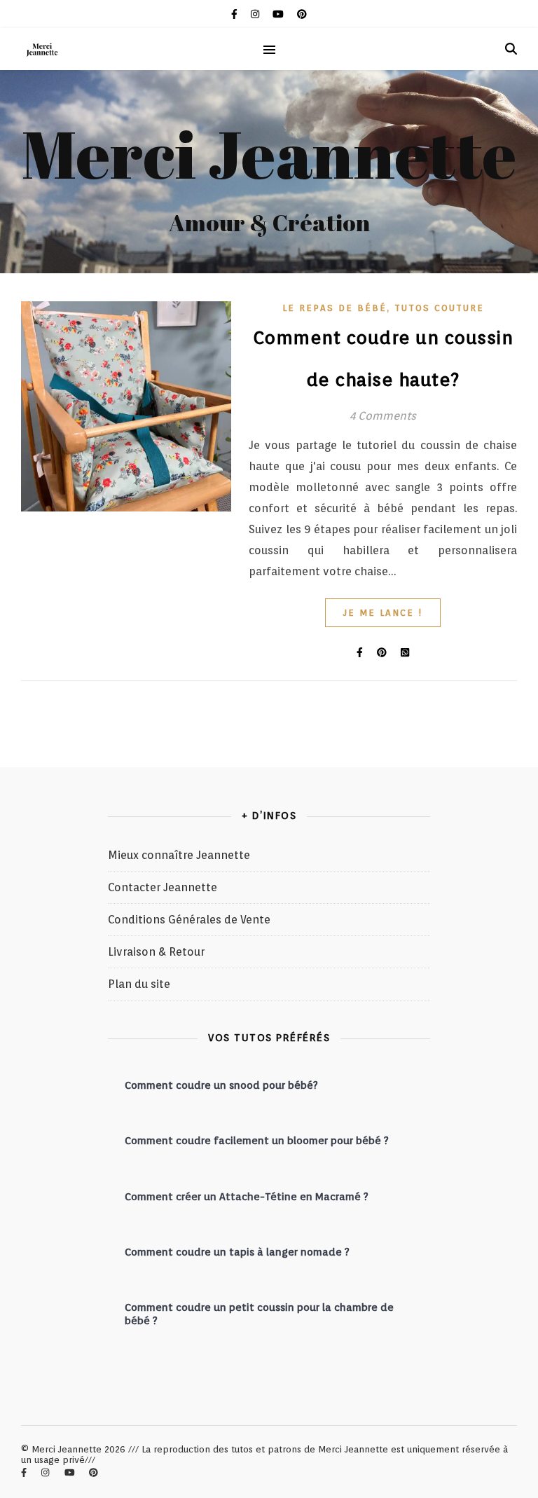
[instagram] (256, 14)
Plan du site (139, 984)
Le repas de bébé (334, 308)
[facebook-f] (235, 14)
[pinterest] (302, 14)
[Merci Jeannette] (42, 49)
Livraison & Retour (156, 951)
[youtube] (280, 14)
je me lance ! (382, 612)
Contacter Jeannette (162, 887)
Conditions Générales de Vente (189, 919)
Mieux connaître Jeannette (179, 855)
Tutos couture (439, 308)
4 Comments (383, 415)
